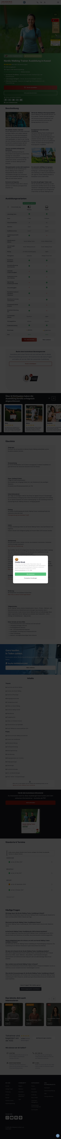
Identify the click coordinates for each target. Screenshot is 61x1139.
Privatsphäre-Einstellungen (30, 578)
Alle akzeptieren (31, 574)
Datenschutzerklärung (20, 570)
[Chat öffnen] (58, 1136)
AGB (31, 570)
